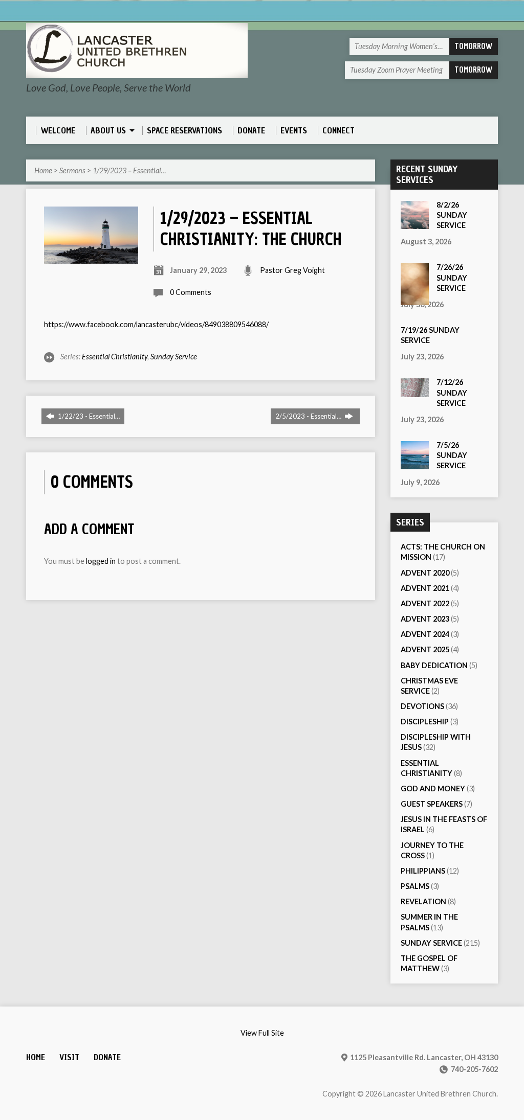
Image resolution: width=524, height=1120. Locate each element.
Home (43, 170)
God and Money (433, 788)
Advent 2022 (425, 603)
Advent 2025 (425, 649)
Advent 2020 (425, 572)
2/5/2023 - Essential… (309, 416)
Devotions (422, 706)
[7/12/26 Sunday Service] (415, 391)
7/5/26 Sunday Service (451, 455)
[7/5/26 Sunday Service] (415, 464)
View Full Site (262, 1032)
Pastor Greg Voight (292, 270)
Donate (107, 1057)
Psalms (415, 886)
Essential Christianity (114, 356)
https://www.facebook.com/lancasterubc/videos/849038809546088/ (156, 324)
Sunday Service (173, 356)
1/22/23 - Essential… (88, 416)
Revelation (423, 901)
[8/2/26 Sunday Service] (415, 223)
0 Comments (190, 292)
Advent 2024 (425, 634)
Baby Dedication (434, 665)
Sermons (72, 170)
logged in (101, 561)
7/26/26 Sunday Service (451, 277)
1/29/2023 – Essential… (129, 170)
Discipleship (425, 721)
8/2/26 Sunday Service (451, 215)
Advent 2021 (425, 588)
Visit (69, 1057)
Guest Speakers (432, 803)
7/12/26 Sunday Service (451, 392)
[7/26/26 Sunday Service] (415, 299)
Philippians (423, 870)
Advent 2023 (425, 618)
